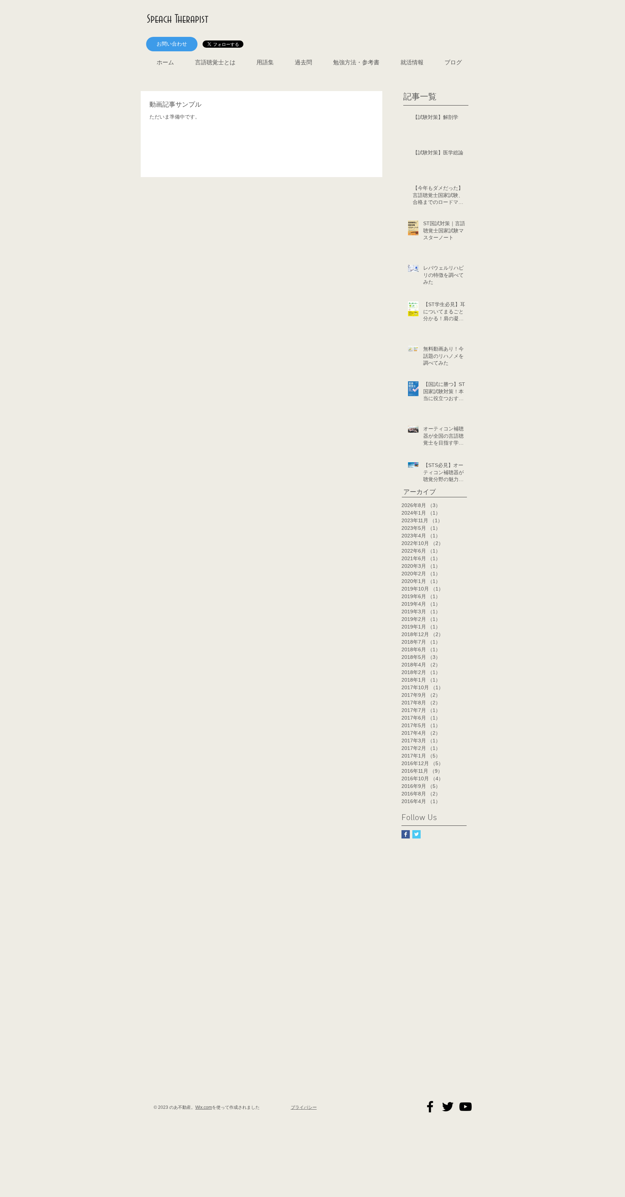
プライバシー (304, 1107)
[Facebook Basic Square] (405, 834)
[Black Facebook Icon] (430, 1106)
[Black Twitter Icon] (447, 1106)
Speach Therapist (177, 19)
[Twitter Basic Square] (416, 834)
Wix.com (203, 1107)
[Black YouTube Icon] (465, 1106)
